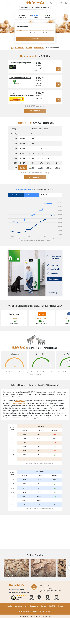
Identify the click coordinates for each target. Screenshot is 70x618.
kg (43, 30)
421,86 (22, 158)
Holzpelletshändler (19, 403)
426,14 (40, 158)
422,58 (57, 168)
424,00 (57, 163)
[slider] (21, 596)
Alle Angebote (35, 111)
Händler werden (24, 611)
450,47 (22, 139)
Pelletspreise (20, 401)
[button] (61, 2)
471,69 (31, 139)
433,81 (40, 148)
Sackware (31, 195)
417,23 (31, 168)
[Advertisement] (35, 532)
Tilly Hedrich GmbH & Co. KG (20, 78)
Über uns (60, 606)
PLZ (31, 30)
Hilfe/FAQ (52, 606)
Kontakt (9, 606)
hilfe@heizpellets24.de (52, 591)
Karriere (34, 611)
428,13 (31, 153)
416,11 (22, 168)
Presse (43, 606)
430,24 (31, 148)
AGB (26, 606)
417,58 (31, 163)
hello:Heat (14, 318)
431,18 (40, 153)
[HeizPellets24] (35, 3)
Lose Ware (19, 30)
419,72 (40, 163)
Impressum (18, 606)
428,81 (48, 158)
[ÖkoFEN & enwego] (35, 273)
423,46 (31, 158)
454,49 (31, 143)
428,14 (22, 148)
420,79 (48, 168)
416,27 (22, 163)
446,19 (22, 143)
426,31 (22, 153)
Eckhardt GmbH (41, 318)
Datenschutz (34, 606)
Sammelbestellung (35, 177)
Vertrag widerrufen (45, 611)
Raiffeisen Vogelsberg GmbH (20, 63)
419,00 (40, 168)
